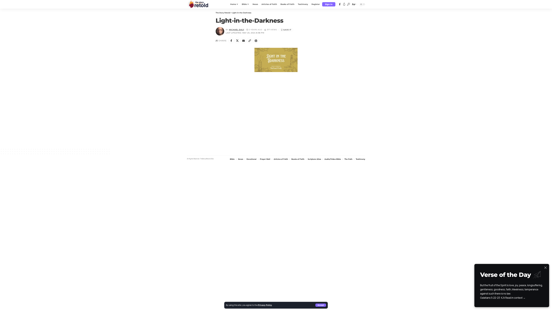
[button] (320, 305)
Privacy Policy (265, 305)
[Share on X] (237, 40)
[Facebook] (339, 4)
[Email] (243, 40)
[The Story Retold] (198, 4)
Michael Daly (236, 30)
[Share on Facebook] (231, 40)
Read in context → (515, 297)
